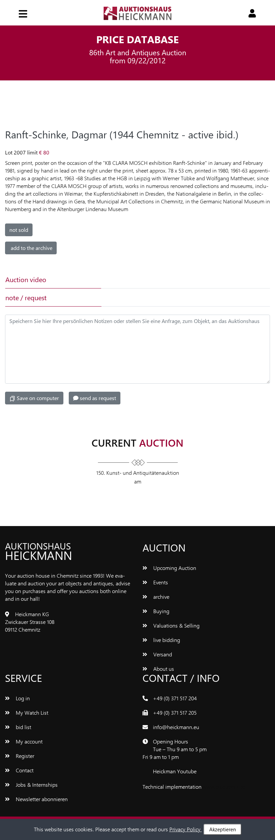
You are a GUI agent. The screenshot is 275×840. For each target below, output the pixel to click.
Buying (160, 611)
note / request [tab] (26, 297)
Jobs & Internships (36, 784)
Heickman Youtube (175, 771)
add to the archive (30, 247)
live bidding (166, 639)
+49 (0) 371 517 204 (175, 698)
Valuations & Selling (176, 625)
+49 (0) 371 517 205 (175, 712)
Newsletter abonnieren (41, 798)
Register (24, 755)
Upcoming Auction (174, 567)
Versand (162, 654)
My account (28, 741)
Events (160, 582)
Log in (22, 698)
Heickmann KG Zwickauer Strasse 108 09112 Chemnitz (29, 621)
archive (160, 596)
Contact (24, 770)
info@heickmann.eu (176, 726)
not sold (18, 229)
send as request (97, 397)
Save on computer (37, 397)
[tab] (148, 279)
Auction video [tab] (25, 279)
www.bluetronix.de (224, 786)
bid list (22, 726)
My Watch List (31, 712)
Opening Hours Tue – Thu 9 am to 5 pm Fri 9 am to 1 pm (175, 749)
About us (163, 668)
